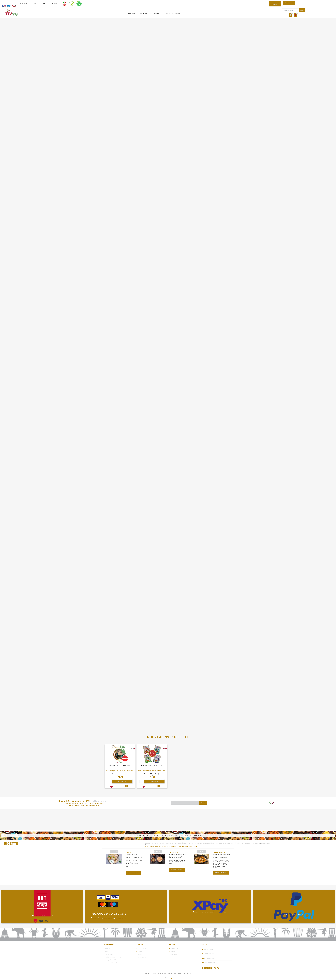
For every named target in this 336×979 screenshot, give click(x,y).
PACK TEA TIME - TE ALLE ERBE (152, 765)
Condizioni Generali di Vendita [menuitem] (113, 957)
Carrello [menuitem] (172, 951)
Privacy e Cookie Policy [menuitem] (111, 960)
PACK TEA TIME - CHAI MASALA (120, 765)
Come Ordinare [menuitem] (109, 954)
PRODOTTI (33, 4)
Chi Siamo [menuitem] (107, 948)
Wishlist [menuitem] (140, 954)
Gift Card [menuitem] (140, 951)
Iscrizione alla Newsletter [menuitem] (111, 963)
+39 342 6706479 (209, 949)
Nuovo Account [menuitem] (142, 948)
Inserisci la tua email (176, 800)
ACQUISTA (122, 781)
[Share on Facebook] (126, 786)
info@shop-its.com (209, 958)
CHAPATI (129, 852)
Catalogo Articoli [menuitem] (174, 948)
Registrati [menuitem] (274, 4)
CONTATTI (54, 4)
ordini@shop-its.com (209, 962)
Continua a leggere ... (133, 873)
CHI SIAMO (23, 4)
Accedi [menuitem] (288, 2)
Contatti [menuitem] (107, 951)
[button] (302, 10)
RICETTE (43, 4)
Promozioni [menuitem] (173, 954)
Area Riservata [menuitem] (142, 957)
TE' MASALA (173, 852)
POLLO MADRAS (219, 852)
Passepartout (172, 978)
